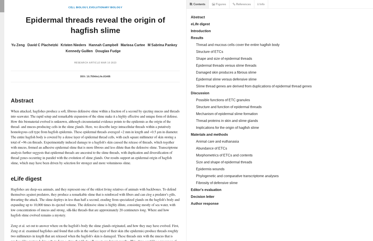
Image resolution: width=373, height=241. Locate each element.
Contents (199, 4)
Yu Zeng (18, 45)
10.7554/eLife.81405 (99, 76)
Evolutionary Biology (105, 7)
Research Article (87, 62)
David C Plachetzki (42, 45)
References (243, 4)
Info (262, 4)
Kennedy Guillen (79, 51)
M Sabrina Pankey (162, 45)
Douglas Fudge (108, 51)
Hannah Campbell (103, 45)
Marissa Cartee (133, 45)
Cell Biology (78, 7)
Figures (220, 4)
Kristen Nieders (73, 45)
